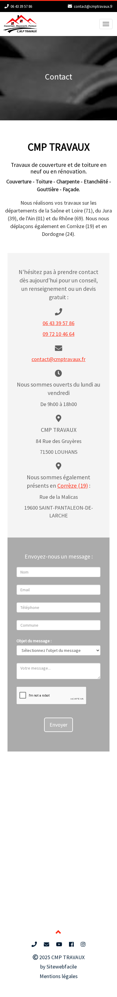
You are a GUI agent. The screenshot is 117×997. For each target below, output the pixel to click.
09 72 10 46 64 (58, 333)
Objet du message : (34, 640)
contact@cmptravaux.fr (93, 6)
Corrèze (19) (72, 485)
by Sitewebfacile (58, 966)
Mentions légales (59, 976)
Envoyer (59, 724)
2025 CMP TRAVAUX (61, 957)
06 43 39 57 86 (21, 6)
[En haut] (58, 932)
